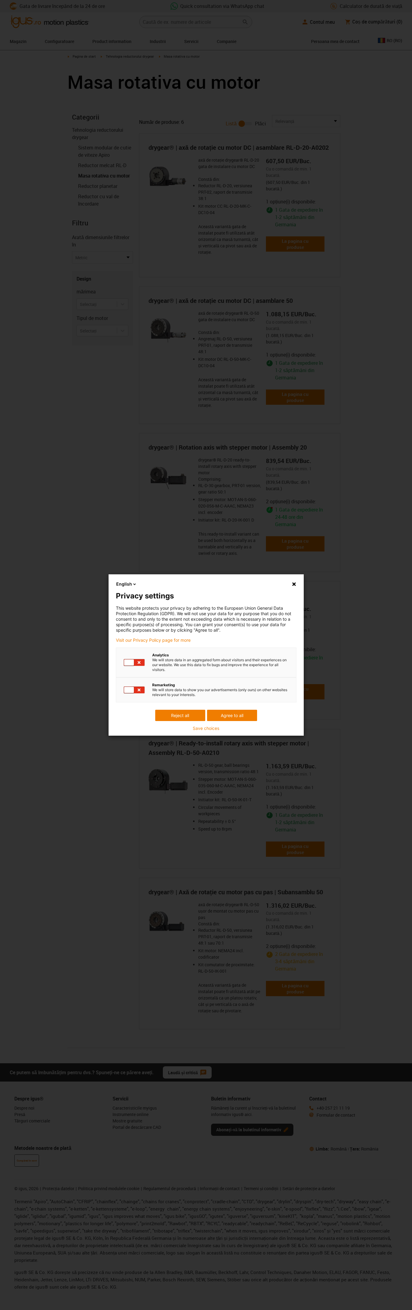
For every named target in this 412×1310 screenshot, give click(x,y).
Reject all (180, 715)
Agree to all (232, 715)
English (124, 584)
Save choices (206, 728)
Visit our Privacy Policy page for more (153, 640)
